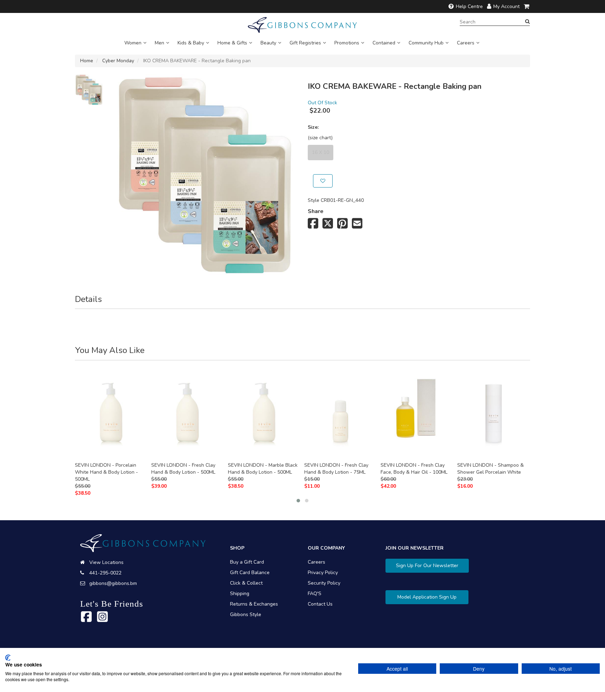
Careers (465, 43)
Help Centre (469, 6)
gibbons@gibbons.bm (113, 583)
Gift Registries (305, 43)
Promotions (346, 43)
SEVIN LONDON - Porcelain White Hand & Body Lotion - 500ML (106, 472)
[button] (298, 500)
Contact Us (320, 604)
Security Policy (324, 583)
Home (86, 60)
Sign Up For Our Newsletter (427, 565)
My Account (506, 6)
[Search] (527, 21)
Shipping (239, 593)
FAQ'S (314, 593)
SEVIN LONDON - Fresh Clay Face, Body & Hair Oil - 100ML (414, 468)
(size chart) (320, 137)
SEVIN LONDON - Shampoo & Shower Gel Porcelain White (490, 468)
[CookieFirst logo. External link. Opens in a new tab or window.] (8, 658)
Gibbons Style (245, 614)
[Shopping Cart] (527, 6)
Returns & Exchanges (254, 604)
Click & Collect (246, 583)
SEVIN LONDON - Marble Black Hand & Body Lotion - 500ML (263, 468)
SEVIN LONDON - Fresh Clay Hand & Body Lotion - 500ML (183, 468)
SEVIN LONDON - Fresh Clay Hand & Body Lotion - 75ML (336, 468)
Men (159, 43)
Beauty (268, 43)
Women (132, 43)
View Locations (106, 562)
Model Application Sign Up (427, 597)
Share (316, 211)
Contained (384, 43)
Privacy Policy (323, 572)
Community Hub (426, 43)
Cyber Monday (118, 60)
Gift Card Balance (250, 572)
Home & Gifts (232, 43)
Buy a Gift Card (247, 562)
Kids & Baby (191, 43)
